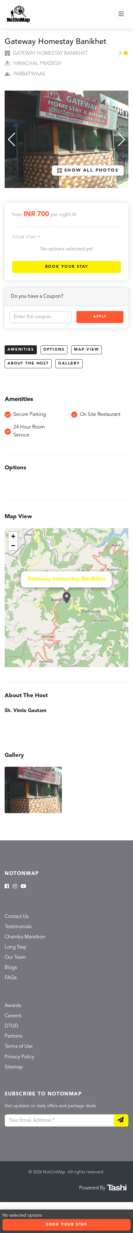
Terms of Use (19, 1046)
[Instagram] (15, 886)
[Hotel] (67, 598)
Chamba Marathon (25, 937)
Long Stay (15, 947)
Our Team (15, 957)
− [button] (13, 545)
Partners (13, 1036)
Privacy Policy (19, 1057)
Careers (13, 1015)
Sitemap (14, 1067)
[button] (66, 183)
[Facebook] (7, 886)
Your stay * (26, 237)
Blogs (11, 967)
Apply (99, 316)
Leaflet (122, 664)
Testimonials (18, 926)
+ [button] (13, 536)
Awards (13, 1005)
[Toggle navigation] (121, 14)
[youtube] (23, 886)
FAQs (11, 977)
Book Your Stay (66, 267)
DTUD (11, 1026)
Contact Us (16, 916)
